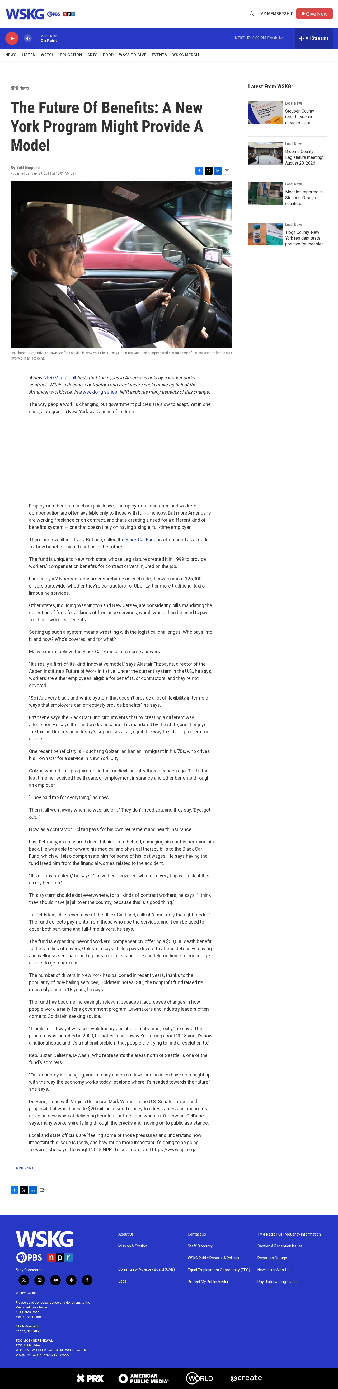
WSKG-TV (51, 1355)
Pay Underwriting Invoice (277, 1282)
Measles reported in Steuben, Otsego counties (304, 197)
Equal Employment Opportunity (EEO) (219, 1270)
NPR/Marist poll (59, 377)
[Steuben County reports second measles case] (265, 112)
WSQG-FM (56, 1350)
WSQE (69, 1350)
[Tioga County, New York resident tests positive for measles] (265, 234)
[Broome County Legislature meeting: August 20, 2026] (265, 153)
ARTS (92, 55)
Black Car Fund (140, 539)
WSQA (81, 1350)
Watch (48, 55)
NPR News (20, 88)
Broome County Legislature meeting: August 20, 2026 (304, 157)
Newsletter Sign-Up (273, 1270)
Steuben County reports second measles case (299, 117)
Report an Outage (272, 1258)
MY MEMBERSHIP (277, 14)
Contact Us (197, 1234)
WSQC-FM (23, 1355)
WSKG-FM (23, 1350)
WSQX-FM (39, 1350)
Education (71, 55)
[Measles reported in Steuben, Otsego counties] (265, 193)
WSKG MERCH (185, 55)
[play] (12, 38)
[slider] (36, 38)
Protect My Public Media (208, 1282)
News (11, 55)
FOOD (108, 55)
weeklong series (100, 392)
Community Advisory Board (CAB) (146, 1269)
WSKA (64, 1355)
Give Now (316, 14)
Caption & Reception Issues (280, 1246)
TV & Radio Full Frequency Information (289, 1234)
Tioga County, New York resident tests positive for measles (304, 238)
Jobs (122, 1281)
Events (159, 55)
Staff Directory (200, 1246)
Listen (29, 55)
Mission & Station (132, 1246)
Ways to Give (133, 55)
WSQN (37, 1355)
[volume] (27, 38)
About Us (126, 1234)
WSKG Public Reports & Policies (213, 1258)
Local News (293, 103)
